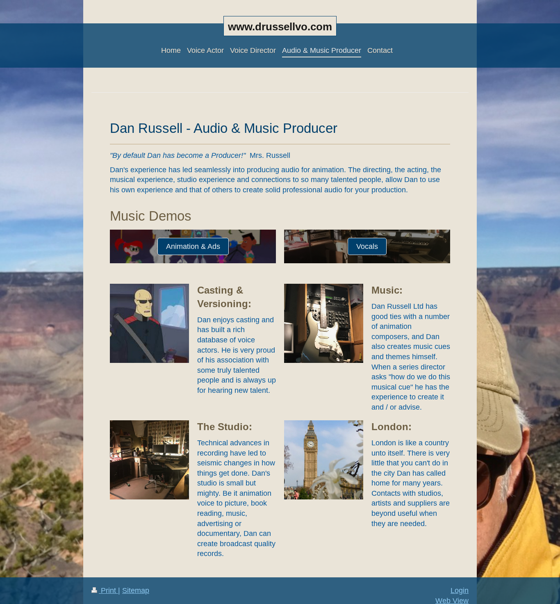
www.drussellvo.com (280, 27)
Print (108, 590)
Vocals (367, 246)
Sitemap (135, 590)
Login (460, 590)
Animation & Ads (193, 246)
